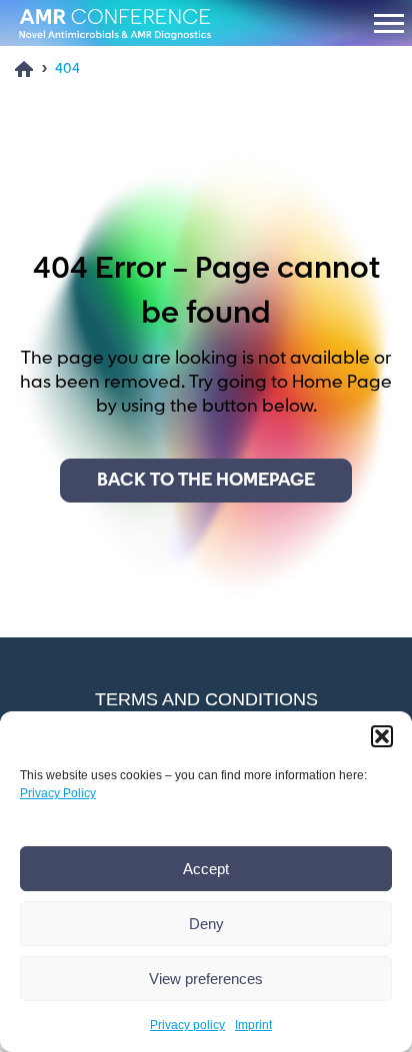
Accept (206, 868)
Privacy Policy (58, 793)
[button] (382, 736)
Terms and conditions (206, 699)
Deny (206, 923)
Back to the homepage (206, 481)
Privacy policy (187, 1025)
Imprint (253, 1025)
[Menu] (389, 23)
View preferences (206, 978)
